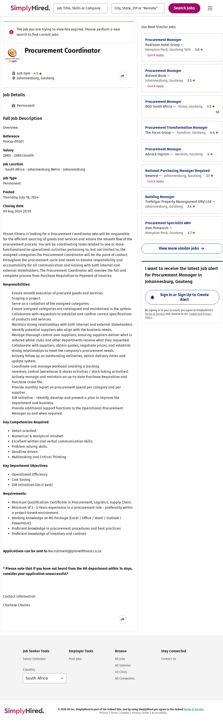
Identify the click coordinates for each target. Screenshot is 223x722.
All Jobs (120, 659)
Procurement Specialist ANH (168, 223)
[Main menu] (210, 8)
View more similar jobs (179, 248)
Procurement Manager (163, 40)
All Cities (121, 672)
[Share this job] (122, 76)
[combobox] (81, 8)
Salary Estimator (34, 659)
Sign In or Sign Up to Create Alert (184, 297)
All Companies (125, 678)
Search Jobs (184, 8)
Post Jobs (75, 659)
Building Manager (159, 197)
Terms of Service (155, 313)
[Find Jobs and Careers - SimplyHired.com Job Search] (30, 8)
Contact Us (168, 659)
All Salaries (123, 665)
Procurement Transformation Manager (176, 127)
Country (29, 670)
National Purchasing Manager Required (177, 171)
